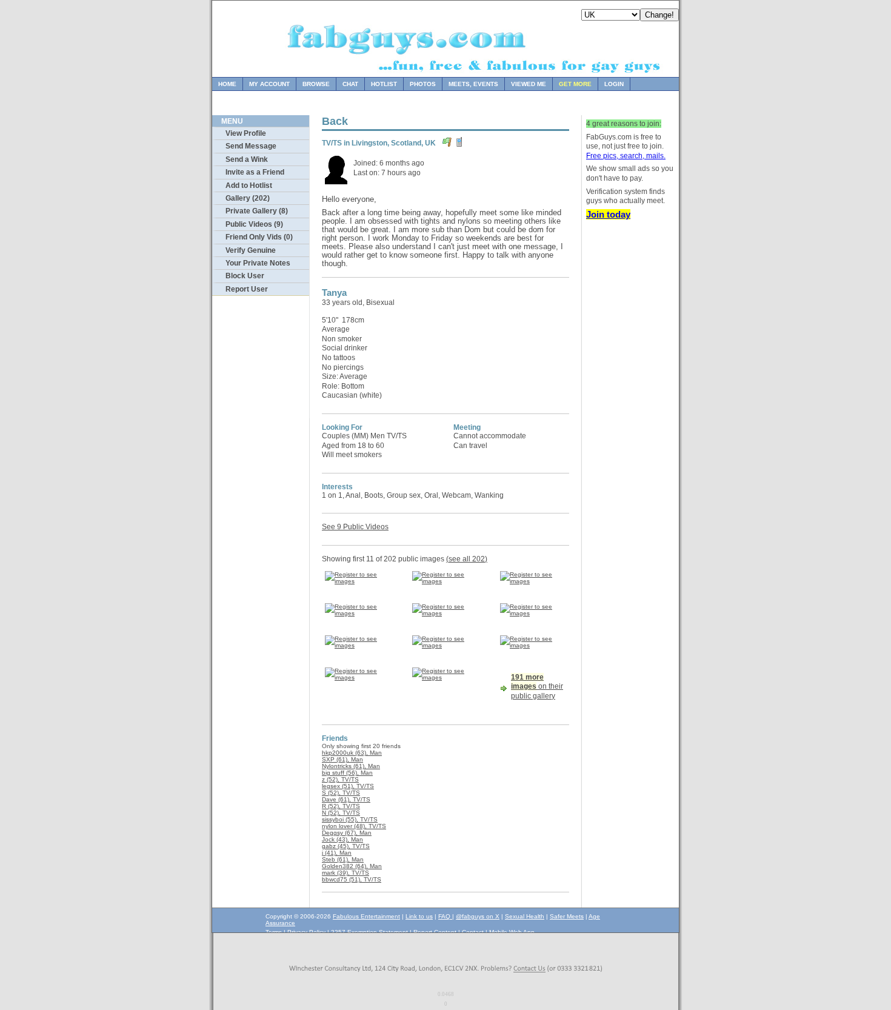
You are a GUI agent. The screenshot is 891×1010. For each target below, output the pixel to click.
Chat (350, 84)
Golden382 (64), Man (352, 866)
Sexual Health (524, 916)
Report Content (434, 932)
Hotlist (384, 84)
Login (614, 84)
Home (227, 84)
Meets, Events (473, 84)
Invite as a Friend (254, 172)
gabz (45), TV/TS (346, 846)
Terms (273, 932)
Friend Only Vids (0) (259, 237)
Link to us (419, 916)
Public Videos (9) (254, 224)
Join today (608, 214)
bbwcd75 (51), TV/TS (351, 879)
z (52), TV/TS (340, 779)
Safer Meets (567, 916)
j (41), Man (337, 852)
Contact (473, 932)
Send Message (250, 146)
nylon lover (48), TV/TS (354, 826)
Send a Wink (246, 159)
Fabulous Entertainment (366, 916)
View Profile (245, 133)
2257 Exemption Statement (369, 932)
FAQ (445, 916)
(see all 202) (466, 559)
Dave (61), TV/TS (346, 799)
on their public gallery (537, 686)
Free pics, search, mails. (626, 156)
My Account (269, 84)
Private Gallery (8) (256, 211)
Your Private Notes (257, 263)
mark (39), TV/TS (345, 872)
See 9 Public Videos (355, 527)
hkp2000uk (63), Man (352, 752)
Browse (316, 84)
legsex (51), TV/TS (348, 786)
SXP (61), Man (342, 759)
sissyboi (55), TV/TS (350, 819)
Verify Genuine (250, 250)
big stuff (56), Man (347, 772)
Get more (575, 84)
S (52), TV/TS (341, 792)
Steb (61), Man (343, 859)
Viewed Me (528, 84)
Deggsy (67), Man (347, 832)
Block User (244, 276)
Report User (246, 289)
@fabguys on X (477, 916)
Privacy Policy (306, 932)
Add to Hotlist (248, 185)
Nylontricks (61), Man (351, 766)
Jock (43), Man (342, 839)
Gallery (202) (247, 198)
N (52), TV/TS (341, 812)
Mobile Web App (512, 932)
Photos (423, 84)
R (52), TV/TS (341, 806)
